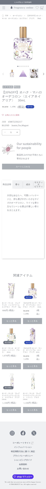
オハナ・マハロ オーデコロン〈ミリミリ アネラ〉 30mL (11, 350)
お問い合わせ (23, 469)
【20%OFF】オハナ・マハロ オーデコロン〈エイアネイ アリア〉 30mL (32, 305)
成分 (28, 184)
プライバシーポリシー (23, 456)
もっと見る (11, 321)
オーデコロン (17, 16)
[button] (17, 66)
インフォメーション (23, 447)
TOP (6, 16)
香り (17, 184)
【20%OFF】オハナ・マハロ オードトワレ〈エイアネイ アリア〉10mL (32, 350)
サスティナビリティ (38, 184)
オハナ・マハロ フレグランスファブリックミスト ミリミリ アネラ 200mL (32, 396)
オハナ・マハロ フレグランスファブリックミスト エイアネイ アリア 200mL (11, 396)
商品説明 (7, 184)
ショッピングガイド (23, 460)
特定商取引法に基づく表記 (23, 451)
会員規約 (23, 464)
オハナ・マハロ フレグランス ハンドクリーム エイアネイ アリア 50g (11, 305)
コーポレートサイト (22, 443)
